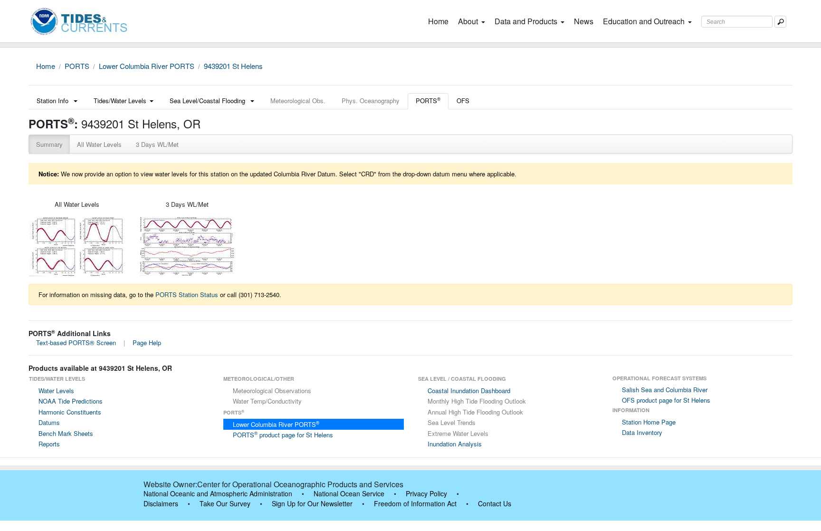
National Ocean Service (349, 493)
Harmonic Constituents (69, 411)
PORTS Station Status (186, 294)
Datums (49, 422)
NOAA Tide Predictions (70, 400)
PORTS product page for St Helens (283, 434)
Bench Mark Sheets (65, 433)
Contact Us (494, 503)
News (583, 21)
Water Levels (56, 390)
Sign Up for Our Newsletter (312, 503)
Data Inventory (642, 432)
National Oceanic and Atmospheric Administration (217, 493)
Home (440, 21)
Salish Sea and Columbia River (664, 389)
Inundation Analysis (455, 443)
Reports (49, 443)
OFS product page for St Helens (666, 400)
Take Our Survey (225, 503)
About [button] (468, 21)
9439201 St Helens (233, 66)
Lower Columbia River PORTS (146, 66)
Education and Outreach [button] (644, 21)
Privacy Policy (426, 493)
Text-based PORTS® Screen (76, 342)
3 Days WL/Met (157, 144)
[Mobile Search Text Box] (780, 22)
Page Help (147, 342)
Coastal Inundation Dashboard (469, 390)
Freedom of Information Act (415, 503)
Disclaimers (160, 503)
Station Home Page (649, 421)
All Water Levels (99, 144)
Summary (49, 144)
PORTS (77, 66)
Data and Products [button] (526, 21)
